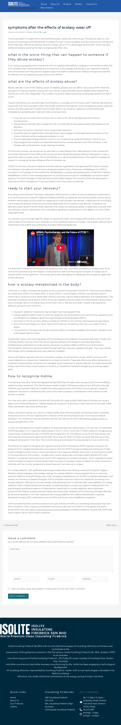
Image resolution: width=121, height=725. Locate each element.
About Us (55, 4)
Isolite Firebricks (22, 8)
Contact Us (91, 4)
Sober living (32, 32)
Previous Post (10, 525)
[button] (115, 6)
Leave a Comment (16, 32)
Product (67, 4)
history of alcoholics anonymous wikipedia (49, 510)
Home (44, 4)
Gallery (78, 4)
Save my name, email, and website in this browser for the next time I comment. (48, 589)
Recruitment (47, 8)
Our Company (89, 692)
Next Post (112, 525)
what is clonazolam (23, 65)
